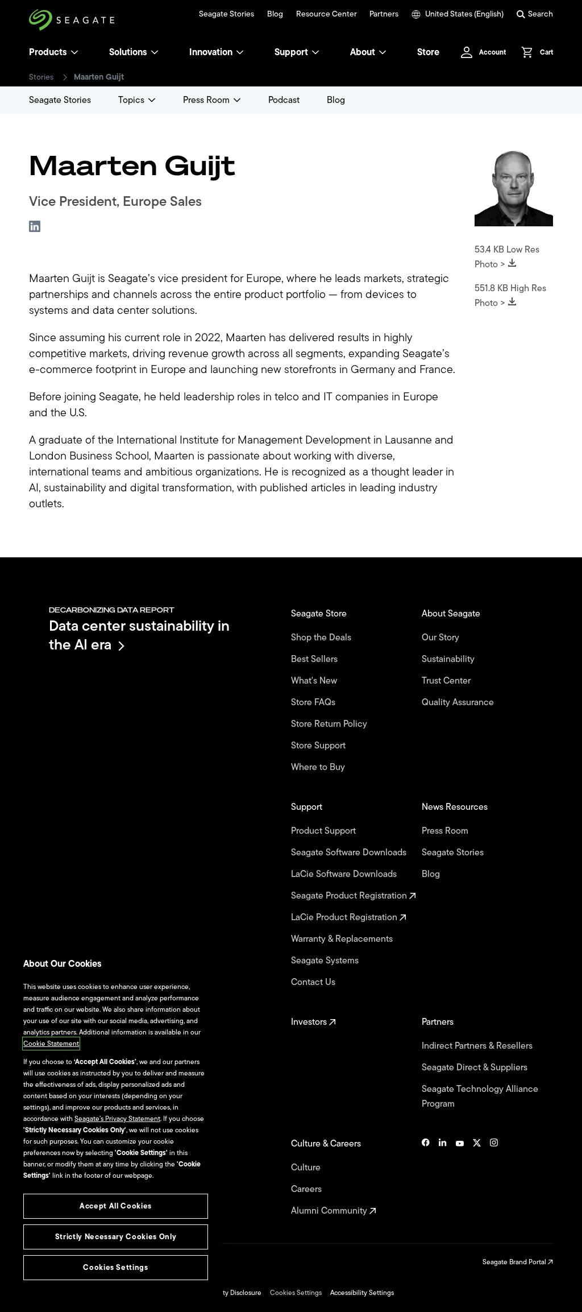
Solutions (128, 52)
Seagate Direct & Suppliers (476, 1067)
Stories (41, 77)
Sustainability (449, 659)
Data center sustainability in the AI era (139, 634)
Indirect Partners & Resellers (478, 1045)
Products (48, 52)
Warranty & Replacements (343, 939)
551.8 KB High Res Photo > (510, 296)
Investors (310, 1022)
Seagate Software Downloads (350, 852)
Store (428, 52)
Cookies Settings (296, 1293)
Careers (307, 1189)
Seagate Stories (226, 14)
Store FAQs (314, 702)
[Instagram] (494, 1177)
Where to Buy (319, 767)
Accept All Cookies (116, 1206)
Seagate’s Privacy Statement (117, 1118)
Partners (383, 14)
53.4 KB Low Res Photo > (507, 257)
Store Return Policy (330, 724)
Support (291, 52)
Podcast (284, 100)
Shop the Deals (323, 637)
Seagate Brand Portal (515, 1262)
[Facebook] (426, 1177)
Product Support (324, 830)
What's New (315, 680)
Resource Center (326, 14)
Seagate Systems (326, 960)
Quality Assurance (459, 702)
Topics (131, 100)
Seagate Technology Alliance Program (480, 1096)
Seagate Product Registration (350, 895)
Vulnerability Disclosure (225, 1292)
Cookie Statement (51, 1043)
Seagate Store (320, 613)
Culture (307, 1167)
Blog (275, 14)
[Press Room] (237, 100)
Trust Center (447, 680)
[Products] (74, 52)
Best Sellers (315, 659)
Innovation (210, 52)
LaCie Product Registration (345, 917)
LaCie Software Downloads (345, 874)
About (362, 52)
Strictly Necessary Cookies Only (115, 1237)
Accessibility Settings (362, 1292)
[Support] (315, 52)
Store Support (319, 745)
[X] (477, 1177)
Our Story (442, 637)
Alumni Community (330, 1210)
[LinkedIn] (443, 1177)
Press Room (206, 100)
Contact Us (314, 982)
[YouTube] (460, 1177)
